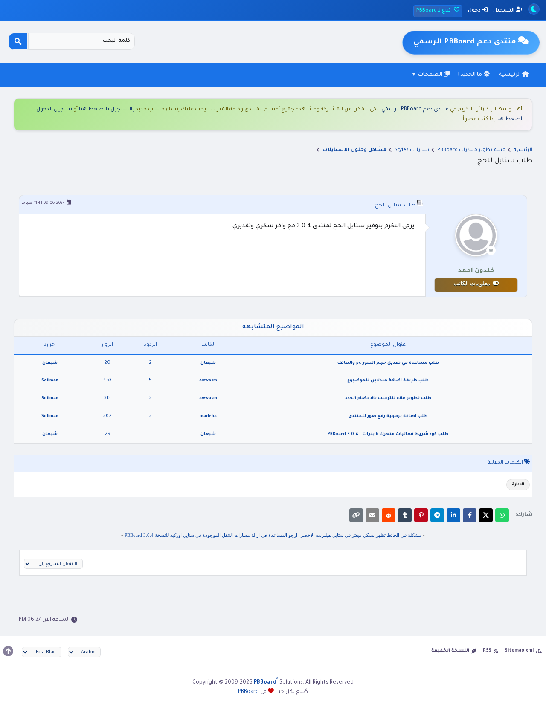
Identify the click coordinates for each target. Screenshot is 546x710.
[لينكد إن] (453, 515)
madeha (208, 416)
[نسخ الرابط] (356, 515)
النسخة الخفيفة (450, 650)
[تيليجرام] (437, 515)
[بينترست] (421, 515)
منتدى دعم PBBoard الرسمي (415, 110)
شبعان (208, 363)
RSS (487, 650)
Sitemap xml (519, 650)
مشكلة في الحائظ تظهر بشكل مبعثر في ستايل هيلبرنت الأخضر (361, 535)
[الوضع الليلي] (534, 9)
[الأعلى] (8, 651)
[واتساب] (502, 515)
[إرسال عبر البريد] (372, 515)
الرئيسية (510, 75)
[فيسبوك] (469, 515)
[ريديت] (388, 515)
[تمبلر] (405, 515)
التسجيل (504, 11)
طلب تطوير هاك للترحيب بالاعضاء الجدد (388, 398)
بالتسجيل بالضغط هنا (106, 110)
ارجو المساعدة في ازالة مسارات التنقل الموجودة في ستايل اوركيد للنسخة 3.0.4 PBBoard (211, 535)
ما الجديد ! (470, 75)
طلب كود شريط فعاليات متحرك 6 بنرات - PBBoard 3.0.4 (388, 434)
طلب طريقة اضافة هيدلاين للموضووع (388, 380)
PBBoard (248, 692)
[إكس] (486, 515)
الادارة (518, 484)
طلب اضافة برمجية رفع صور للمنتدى (388, 416)
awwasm (208, 380)
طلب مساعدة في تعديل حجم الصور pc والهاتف (388, 363)
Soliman (49, 380)
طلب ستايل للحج (395, 206)
